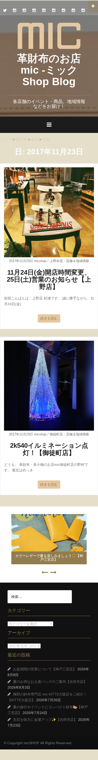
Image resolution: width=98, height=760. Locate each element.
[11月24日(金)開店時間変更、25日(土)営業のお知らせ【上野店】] (49, 212)
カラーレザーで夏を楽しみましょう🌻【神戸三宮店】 (49, 558)
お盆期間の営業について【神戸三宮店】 (44, 669)
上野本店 (56, 261)
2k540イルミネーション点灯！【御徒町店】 (49, 449)
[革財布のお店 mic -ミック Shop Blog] (49, 35)
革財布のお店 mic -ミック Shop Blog (49, 70)
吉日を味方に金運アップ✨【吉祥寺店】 (45, 720)
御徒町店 (56, 434)
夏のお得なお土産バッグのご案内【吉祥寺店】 (50, 682)
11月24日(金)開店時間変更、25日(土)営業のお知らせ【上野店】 (49, 279)
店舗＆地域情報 (77, 261)
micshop (40, 261)
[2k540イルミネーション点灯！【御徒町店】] (49, 385)
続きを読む (49, 318)
